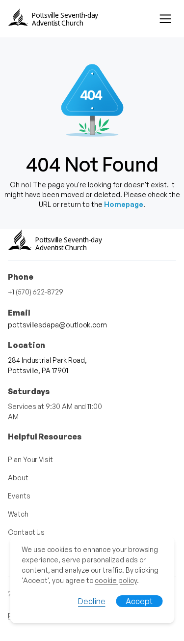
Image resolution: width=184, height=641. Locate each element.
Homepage (123, 204)
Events (19, 496)
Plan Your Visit (30, 459)
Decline (91, 601)
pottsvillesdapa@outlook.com (57, 324)
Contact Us (26, 532)
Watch (18, 514)
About (18, 477)
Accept (139, 601)
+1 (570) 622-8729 (35, 292)
